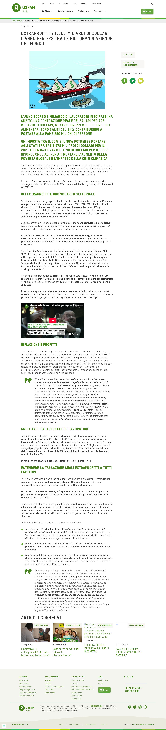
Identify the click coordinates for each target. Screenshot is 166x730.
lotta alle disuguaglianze (131, 64)
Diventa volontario (78, 680)
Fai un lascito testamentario (81, 687)
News (43, 4)
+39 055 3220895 (96, 706)
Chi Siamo (46, 11)
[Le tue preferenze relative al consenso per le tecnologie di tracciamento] (4, 726)
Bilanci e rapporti (25, 687)
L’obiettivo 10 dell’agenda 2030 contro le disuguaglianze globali (35, 652)
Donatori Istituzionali (26, 696)
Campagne (128, 55)
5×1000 (100, 683)
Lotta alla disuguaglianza (54, 687)
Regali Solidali (64, 4)
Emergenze (49, 680)
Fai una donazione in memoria (82, 690)
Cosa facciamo (64, 11)
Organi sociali (24, 683)
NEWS (20, 21)
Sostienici (98, 11)
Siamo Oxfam (23, 680)
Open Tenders (50, 693)
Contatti (104, 724)
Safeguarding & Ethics (27, 690)
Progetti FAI (49, 690)
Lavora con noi (96, 4)
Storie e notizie (74, 724)
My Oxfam (128, 677)
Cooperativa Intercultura (28, 693)
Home (14, 21)
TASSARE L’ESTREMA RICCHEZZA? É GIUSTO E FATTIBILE (129, 652)
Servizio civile (76, 699)
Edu (75, 4)
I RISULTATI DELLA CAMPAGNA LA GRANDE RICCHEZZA (96, 648)
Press (52, 4)
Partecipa (82, 11)
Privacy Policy (90, 724)
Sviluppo (48, 683)
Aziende (83, 4)
